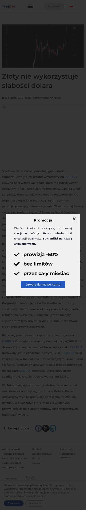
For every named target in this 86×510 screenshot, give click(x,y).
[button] (74, 219)
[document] (43, 255)
